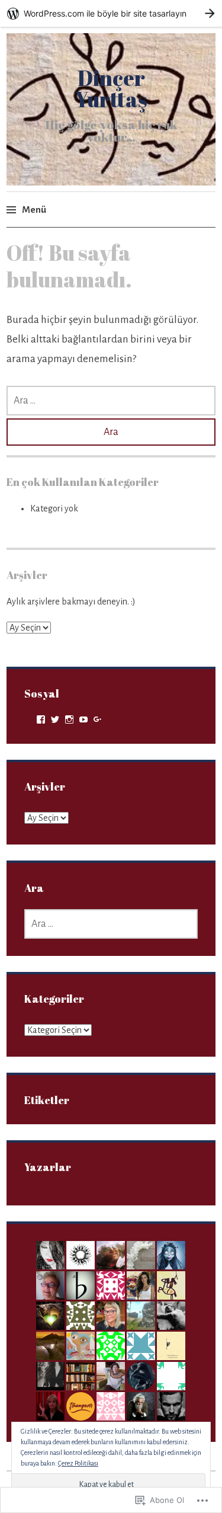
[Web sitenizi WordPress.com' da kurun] (111, 13)
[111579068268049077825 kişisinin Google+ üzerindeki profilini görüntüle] (97, 719)
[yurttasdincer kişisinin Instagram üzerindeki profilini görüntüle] (69, 719)
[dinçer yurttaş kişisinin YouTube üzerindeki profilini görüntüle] (83, 719)
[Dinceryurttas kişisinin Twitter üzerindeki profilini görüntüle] (55, 719)
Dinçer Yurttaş (111, 88)
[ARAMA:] (111, 400)
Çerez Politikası (78, 1463)
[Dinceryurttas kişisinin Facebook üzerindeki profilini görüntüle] (41, 719)
